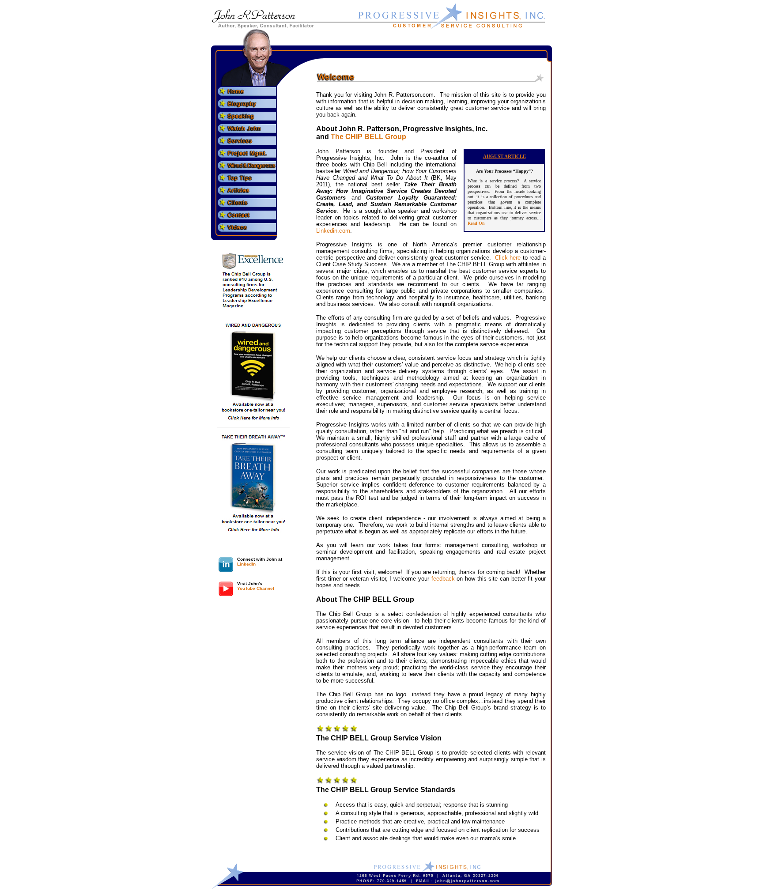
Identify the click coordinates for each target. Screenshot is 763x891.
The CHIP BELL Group (368, 136)
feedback (443, 578)
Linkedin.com (333, 230)
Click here (508, 257)
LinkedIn (246, 564)
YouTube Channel (255, 588)
